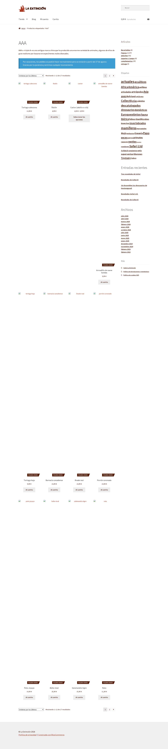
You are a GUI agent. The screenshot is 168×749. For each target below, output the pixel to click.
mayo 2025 (125, 238)
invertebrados (138, 123)
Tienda (21, 19)
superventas (127, 154)
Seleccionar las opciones (79, 118)
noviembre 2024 (127, 246)
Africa (124, 87)
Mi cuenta (44, 19)
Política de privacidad (27, 735)
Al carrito (29, 117)
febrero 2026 (125, 224)
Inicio (23, 28)
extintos (135, 114)
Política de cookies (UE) (131, 275)
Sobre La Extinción (129, 268)
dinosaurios (127, 109)
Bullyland (131, 96)
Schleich (124, 150)
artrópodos (137, 91)
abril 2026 (124, 219)
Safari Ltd (136, 146)
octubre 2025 (126, 230)
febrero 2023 (125, 249)
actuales (127, 81)
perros (130, 137)
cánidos (141, 101)
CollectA (126, 101)
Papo (146, 133)
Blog (34, 19)
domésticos (141, 109)
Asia (146, 91)
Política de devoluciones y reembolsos (136, 271)
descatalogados (131, 105)
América (133, 87)
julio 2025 (124, 232)
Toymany (126, 157)
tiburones (137, 154)
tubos (133, 158)
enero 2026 (125, 227)
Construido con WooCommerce (51, 735)
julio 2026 (124, 216)
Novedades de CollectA (129, 180)
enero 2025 (125, 241)
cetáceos (139, 96)
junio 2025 (125, 235)
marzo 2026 (125, 221)
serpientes (133, 150)
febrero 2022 (125, 252)
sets (139, 150)
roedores (125, 146)
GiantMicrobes (142, 119)
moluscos (130, 133)
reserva (139, 142)
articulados (126, 92)
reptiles (132, 141)
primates (138, 137)
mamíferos (128, 128)
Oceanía (138, 133)
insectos (125, 123)
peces (124, 137)
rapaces (124, 142)
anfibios (143, 87)
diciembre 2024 (126, 244)
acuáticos (140, 82)
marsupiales (141, 128)
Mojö (123, 133)
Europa (125, 114)
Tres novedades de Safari (130, 174)
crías (134, 100)
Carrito (56, 19)
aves (123, 96)
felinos (132, 119)
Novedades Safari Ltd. (129, 194)
